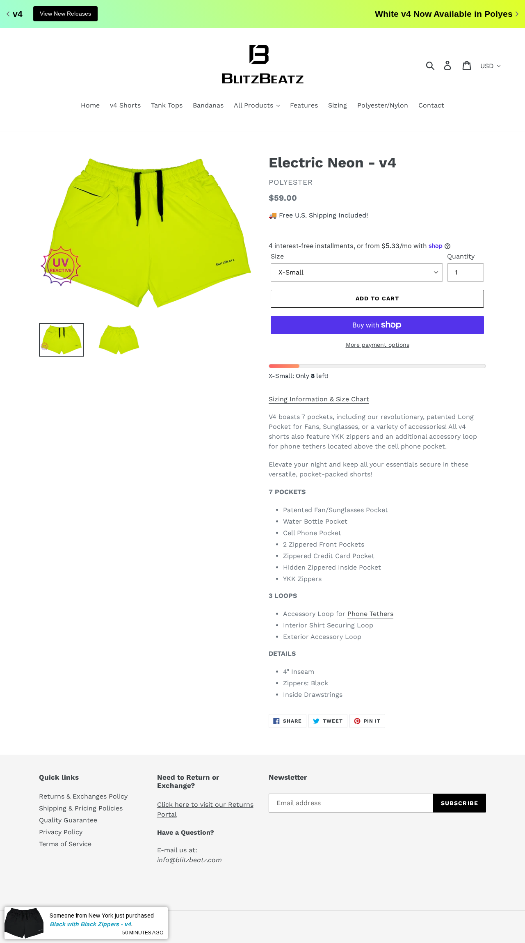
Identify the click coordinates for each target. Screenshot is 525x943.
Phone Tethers (370, 614)
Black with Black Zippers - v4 (90, 923)
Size (277, 256)
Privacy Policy (60, 832)
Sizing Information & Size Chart (319, 399)
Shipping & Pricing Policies (81, 808)
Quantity (461, 256)
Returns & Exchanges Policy (83, 796)
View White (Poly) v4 (342, 13)
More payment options (377, 344)
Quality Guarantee (68, 820)
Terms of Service (65, 844)
